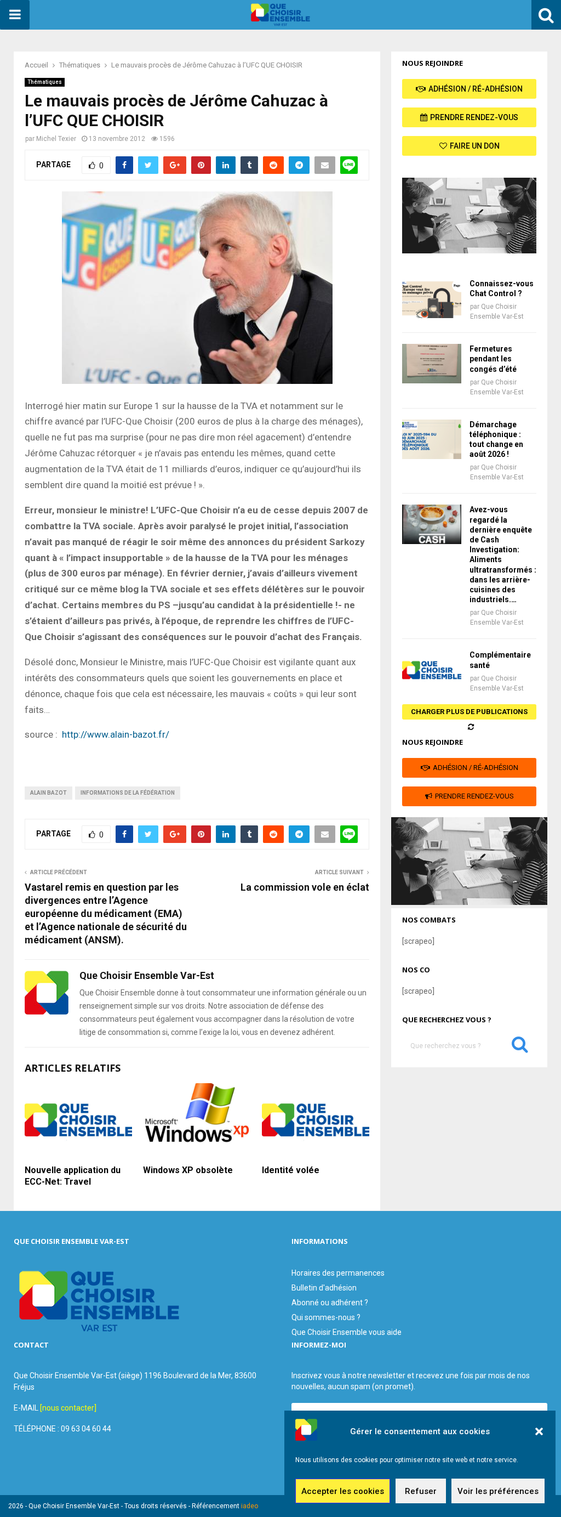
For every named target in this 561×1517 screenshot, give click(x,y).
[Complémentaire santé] (431, 669)
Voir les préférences (498, 1491)
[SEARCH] (519, 1046)
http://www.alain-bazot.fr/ (115, 734)
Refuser (421, 1491)
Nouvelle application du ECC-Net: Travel (73, 1176)
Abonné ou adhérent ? (329, 1302)
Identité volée (290, 1170)
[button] (539, 1431)
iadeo (249, 1506)
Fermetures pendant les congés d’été (493, 358)
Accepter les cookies (342, 1491)
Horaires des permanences (338, 1273)
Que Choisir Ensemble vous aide (346, 1332)
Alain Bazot (48, 793)
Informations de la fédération (128, 793)
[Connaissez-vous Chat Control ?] (431, 298)
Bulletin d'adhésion (324, 1287)
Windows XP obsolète (188, 1170)
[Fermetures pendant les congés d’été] (431, 363)
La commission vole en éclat (305, 887)
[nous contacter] (68, 1407)
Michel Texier (56, 139)
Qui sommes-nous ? (325, 1317)
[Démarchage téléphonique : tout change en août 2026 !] (431, 439)
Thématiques (44, 82)
